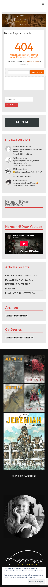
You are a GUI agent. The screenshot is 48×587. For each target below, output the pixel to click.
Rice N (17, 165)
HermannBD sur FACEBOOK (17, 203)
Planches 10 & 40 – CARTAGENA (20, 293)
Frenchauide (19, 185)
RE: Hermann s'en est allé (22, 147)
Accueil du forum (33, 62)
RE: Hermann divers (20, 158)
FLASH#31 (10, 288)
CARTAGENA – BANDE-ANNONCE (21, 275)
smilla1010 (19, 154)
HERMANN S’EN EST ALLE (17, 284)
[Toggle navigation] (43, 4)
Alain (17, 176)
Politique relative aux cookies (26, 577)
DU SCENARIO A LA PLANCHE (19, 279)
